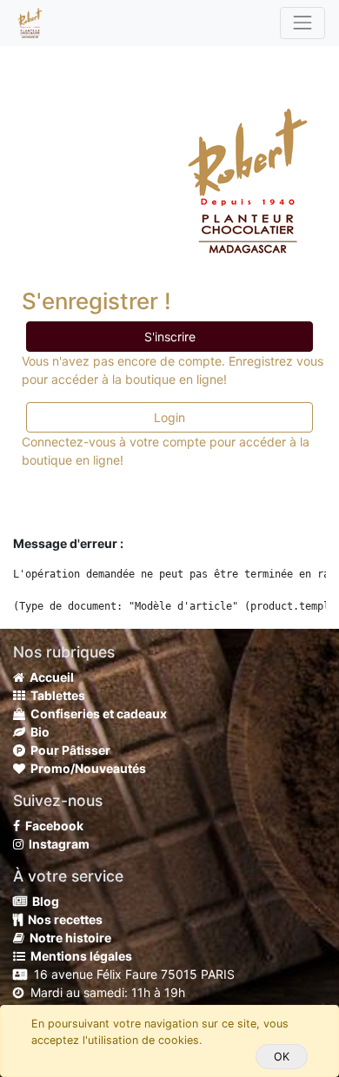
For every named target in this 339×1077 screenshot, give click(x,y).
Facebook (51, 825)
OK (281, 1056)
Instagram (56, 843)
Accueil (49, 677)
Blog (43, 901)
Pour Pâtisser (67, 750)
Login (169, 417)
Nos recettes (63, 919)
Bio (37, 731)
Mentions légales (78, 955)
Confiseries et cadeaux (96, 713)
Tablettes (55, 695)
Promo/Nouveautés (85, 768)
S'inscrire (170, 336)
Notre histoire (67, 937)
